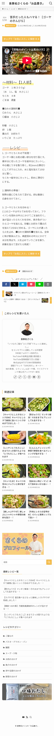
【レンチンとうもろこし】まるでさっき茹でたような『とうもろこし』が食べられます (26, 616)
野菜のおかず (10, 25)
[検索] (30, 717)
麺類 (7, 647)
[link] (15, 377)
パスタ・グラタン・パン (16, 641)
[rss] (27, 717)
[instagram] (29, 377)
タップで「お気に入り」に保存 (21, 39)
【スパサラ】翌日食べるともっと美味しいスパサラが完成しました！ (26, 599)
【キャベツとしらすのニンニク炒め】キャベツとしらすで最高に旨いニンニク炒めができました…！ (26, 581)
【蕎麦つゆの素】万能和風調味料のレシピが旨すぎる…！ (25, 607)
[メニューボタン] (3, 3)
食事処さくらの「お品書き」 (27, 3)
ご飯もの (9, 635)
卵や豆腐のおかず (13, 670)
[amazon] (39, 377)
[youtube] (34, 377)
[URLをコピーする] (48, 284)
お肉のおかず (11, 659)
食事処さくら (27, 339)
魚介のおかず (11, 664)
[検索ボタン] (50, 3)
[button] (6, 284)
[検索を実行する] (49, 562)
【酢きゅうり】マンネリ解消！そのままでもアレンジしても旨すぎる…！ (26, 590)
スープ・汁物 (11, 653)
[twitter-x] (24, 377)
